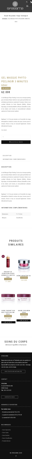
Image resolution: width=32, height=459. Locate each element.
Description (7, 155)
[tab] (7, 156)
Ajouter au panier (17, 142)
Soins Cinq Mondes (7, 438)
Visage (18, 15)
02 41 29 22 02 (7, 390)
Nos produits (12, 15)
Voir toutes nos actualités (13, 371)
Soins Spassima (6, 430)
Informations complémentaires (14, 159)
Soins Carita (5, 432)
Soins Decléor (5, 435)
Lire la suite (8, 322)
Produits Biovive (6, 441)
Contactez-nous (10, 397)
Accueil (6, 15)
